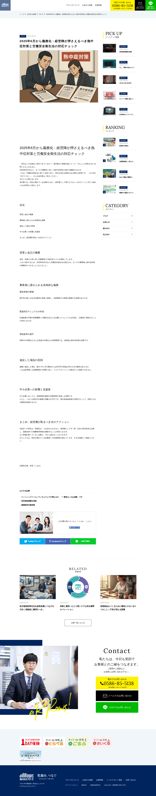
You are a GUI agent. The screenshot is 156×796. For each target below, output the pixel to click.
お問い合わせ (131, 780)
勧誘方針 (84, 785)
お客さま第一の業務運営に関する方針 (115, 785)
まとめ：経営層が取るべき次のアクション (36, 237)
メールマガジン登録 (114, 780)
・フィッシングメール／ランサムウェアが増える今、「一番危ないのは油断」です (51, 497)
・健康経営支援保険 (27, 505)
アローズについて (73, 5)
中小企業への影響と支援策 (30, 232)
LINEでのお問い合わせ (120, 707)
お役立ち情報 (87, 5)
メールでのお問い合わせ (120, 696)
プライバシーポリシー (71, 785)
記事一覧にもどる (78, 623)
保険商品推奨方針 (95, 785)
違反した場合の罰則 (27, 226)
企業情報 (98, 5)
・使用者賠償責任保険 (28, 501)
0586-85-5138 (122, 6)
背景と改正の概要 (26, 214)
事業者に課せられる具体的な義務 (32, 220)
